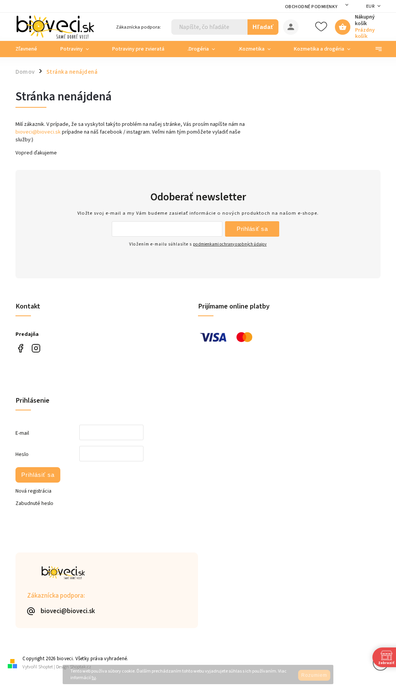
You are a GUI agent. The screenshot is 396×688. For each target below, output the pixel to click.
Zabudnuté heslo (34, 503)
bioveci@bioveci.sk (38, 132)
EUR (370, 6)
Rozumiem (314, 675)
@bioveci (20, 348)
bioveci (36, 348)
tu (94, 677)
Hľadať (263, 27)
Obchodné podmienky (311, 6)
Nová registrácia (33, 491)
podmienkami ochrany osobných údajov (229, 244)
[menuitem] (32, 49)
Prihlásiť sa (252, 228)
